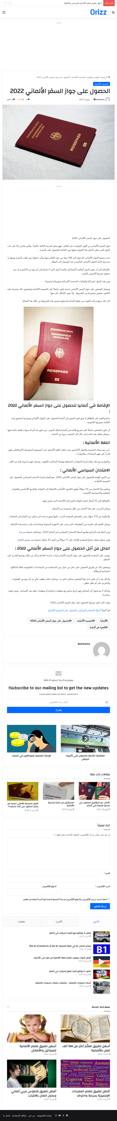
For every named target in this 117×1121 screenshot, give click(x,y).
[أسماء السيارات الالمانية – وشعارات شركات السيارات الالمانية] (101, 987)
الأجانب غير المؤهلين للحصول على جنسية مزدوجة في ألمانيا (94, 804)
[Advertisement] (58, 46)
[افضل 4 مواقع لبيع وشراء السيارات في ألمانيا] (101, 936)
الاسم (107, 873)
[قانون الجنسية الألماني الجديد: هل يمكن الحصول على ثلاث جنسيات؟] (22, 791)
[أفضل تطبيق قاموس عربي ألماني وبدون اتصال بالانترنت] (31, 1074)
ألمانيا (103, 620)
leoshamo (100, 99)
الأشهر (96, 921)
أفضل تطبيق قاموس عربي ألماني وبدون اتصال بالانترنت (33, 1093)
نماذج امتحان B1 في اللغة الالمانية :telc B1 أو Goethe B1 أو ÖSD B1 (60, 946)
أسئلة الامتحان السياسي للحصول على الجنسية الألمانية (74, 610)
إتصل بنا (6, 1115)
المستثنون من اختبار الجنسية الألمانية (61, 804)
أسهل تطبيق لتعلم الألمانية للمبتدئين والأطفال (38, 1048)
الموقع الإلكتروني (49, 886)
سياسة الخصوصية (44, 1115)
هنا (20, 532)
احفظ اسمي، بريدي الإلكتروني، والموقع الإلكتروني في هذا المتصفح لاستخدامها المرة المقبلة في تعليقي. (64, 899)
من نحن (31, 1115)
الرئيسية (104, 77)
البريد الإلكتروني (102, 886)
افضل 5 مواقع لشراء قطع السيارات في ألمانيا (70, 971)
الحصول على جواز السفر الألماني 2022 (50, 620)
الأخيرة (59, 921)
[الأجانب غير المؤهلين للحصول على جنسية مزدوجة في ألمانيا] (94, 791)
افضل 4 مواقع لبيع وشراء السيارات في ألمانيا (70, 933)
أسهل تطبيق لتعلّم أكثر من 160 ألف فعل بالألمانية (86, 1048)
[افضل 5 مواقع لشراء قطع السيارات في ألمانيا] (101, 974)
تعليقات (21, 921)
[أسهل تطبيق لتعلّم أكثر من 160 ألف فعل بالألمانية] (85, 1028)
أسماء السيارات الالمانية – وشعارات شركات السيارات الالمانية (63, 983)
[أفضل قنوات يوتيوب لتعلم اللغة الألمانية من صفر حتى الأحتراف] (101, 961)
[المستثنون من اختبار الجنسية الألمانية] (58, 791)
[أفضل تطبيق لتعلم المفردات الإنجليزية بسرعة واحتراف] (85, 1074)
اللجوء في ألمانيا (98, 627)
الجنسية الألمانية (78, 77)
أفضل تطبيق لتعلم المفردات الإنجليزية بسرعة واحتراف (91, 1093)
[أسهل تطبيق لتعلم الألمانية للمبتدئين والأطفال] (31, 1028)
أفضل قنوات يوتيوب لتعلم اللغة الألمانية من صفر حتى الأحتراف (62, 958)
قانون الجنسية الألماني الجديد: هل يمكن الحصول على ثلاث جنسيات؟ (22, 805)
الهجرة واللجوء (93, 77)
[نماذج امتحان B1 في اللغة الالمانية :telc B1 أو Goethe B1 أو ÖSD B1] (101, 949)
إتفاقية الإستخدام (19, 1115)
